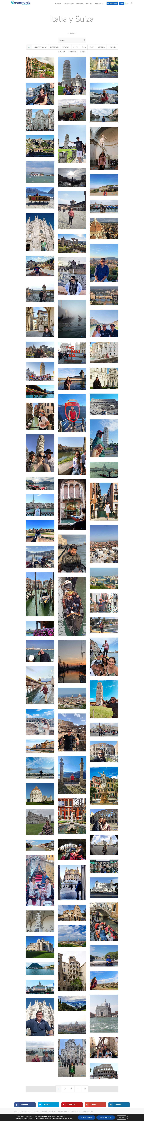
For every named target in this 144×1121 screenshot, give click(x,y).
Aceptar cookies (86, 1117)
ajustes (70, 1119)
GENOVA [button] (66, 47)
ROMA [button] (91, 47)
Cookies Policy (63, 1111)
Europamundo (69, 4)
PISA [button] (84, 47)
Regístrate (113, 3)
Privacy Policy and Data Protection (26, 1111)
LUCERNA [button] (112, 47)
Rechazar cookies (105, 1117)
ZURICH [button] (83, 52)
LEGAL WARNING (48, 1111)
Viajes (90, 4)
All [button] (29, 47)
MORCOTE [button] (72, 52)
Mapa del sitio (87, 1111)
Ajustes (121, 1117)
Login (122, 3)
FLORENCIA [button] (54, 47)
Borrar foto (76, 1111)
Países (80, 4)
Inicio (58, 4)
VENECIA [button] (101, 47)
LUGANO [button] (61, 52)
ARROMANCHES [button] (40, 47)
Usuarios (100, 4)
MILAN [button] (75, 47)
